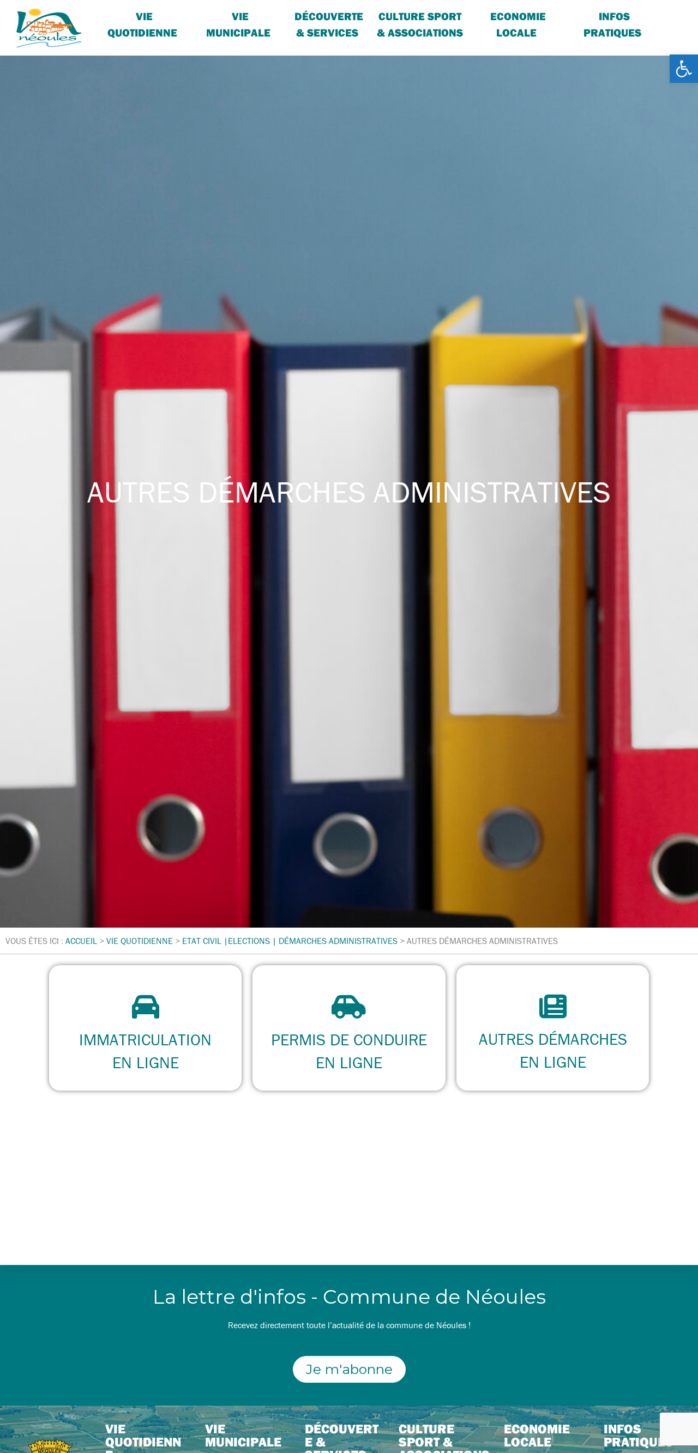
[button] (684, 69)
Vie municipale (243, 1435)
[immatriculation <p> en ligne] (145, 1006)
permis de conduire (349, 1040)
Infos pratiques (612, 24)
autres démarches (552, 1039)
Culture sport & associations (420, 24)
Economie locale (518, 24)
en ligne (145, 1062)
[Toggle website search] (668, 16)
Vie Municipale (238, 24)
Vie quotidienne (142, 24)
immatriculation (145, 1040)
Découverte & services (328, 24)
